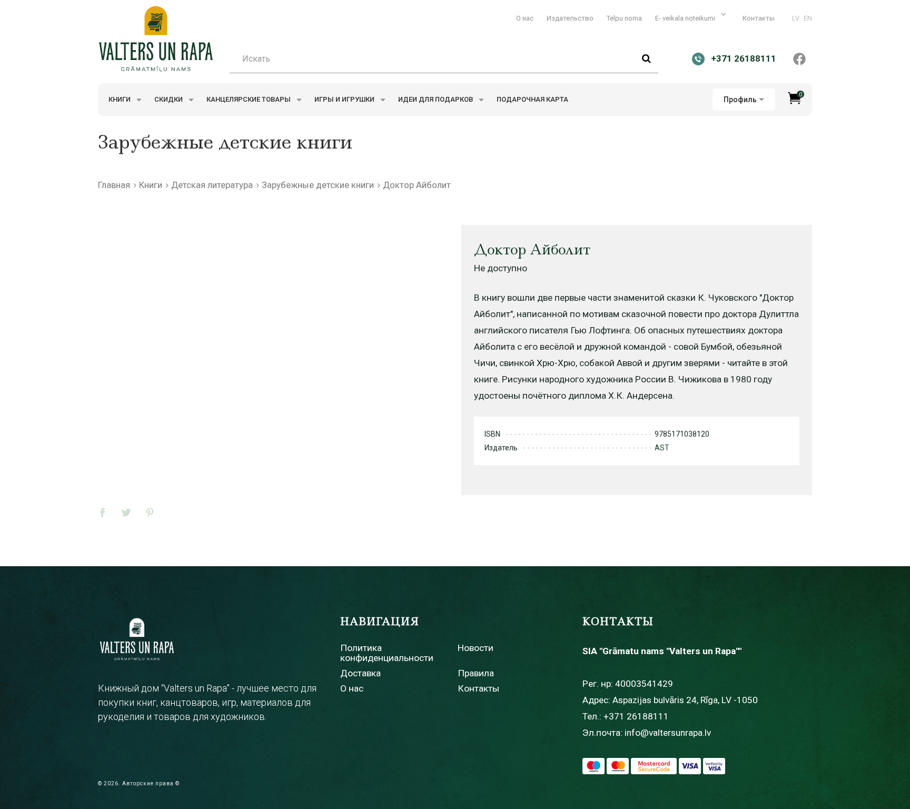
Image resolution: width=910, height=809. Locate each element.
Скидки (169, 99)
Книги (120, 99)
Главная (114, 185)
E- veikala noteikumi (686, 18)
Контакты (759, 18)
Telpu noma (624, 18)
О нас (524, 18)
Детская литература (212, 185)
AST (662, 447)
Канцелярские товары (249, 99)
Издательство (570, 18)
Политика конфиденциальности (386, 653)
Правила (476, 673)
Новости (475, 648)
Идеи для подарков (436, 99)
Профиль (740, 99)
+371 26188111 (636, 716)
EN (808, 18)
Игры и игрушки (345, 99)
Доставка (360, 673)
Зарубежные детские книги (318, 185)
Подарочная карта (532, 99)
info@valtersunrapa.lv (668, 732)
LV (795, 18)
